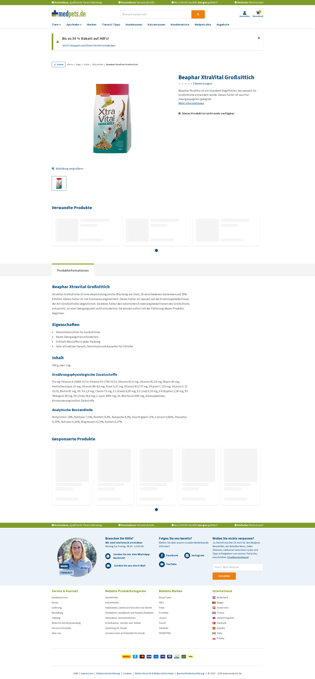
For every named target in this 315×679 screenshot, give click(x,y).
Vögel (78, 64)
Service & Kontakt (61, 628)
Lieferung (57, 607)
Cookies (127, 673)
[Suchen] (198, 14)
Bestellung (57, 613)
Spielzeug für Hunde (116, 628)
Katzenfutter (112, 602)
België (220, 602)
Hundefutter (111, 597)
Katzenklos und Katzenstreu (120, 618)
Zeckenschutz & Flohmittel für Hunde (125, 633)
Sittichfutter (97, 64)
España (221, 628)
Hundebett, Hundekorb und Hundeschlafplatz (129, 613)
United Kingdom (225, 618)
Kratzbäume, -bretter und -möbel (123, 623)
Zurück (60, 64)
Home (70, 64)
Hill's (161, 602)
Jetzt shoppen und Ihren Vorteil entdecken (89, 45)
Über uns (56, 633)
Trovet (162, 623)
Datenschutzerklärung (108, 673)
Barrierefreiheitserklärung (191, 673)
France (220, 613)
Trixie (161, 607)
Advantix (163, 628)
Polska (220, 638)
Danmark (221, 623)
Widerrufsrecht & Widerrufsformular (154, 673)
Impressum (87, 673)
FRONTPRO (165, 633)
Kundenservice (60, 597)
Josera (162, 618)
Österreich (222, 607)
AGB (76, 673)
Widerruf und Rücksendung (66, 623)
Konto (55, 602)
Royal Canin (165, 597)
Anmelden (224, 576)
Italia (219, 633)
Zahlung (56, 618)
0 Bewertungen (202, 83)
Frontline (163, 613)
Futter (86, 64)
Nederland (222, 597)
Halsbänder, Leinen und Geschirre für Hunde (128, 607)
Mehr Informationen (191, 103)
